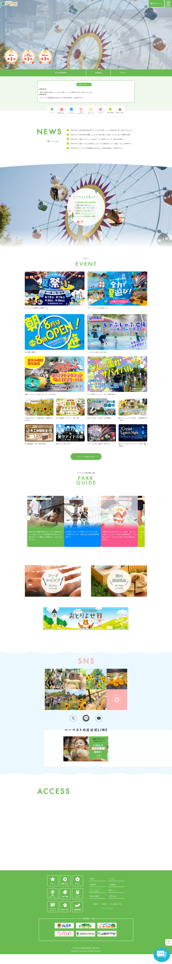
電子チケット (156, 3)
